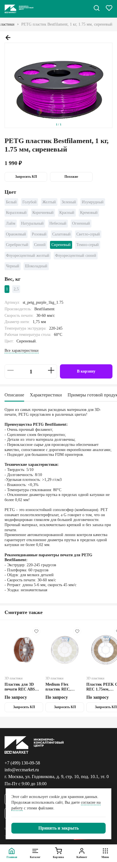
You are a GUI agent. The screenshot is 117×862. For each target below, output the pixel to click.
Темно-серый (87, 245)
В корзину (86, 371)
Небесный (57, 223)
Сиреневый (61, 245)
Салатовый (61, 234)
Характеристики (46, 394)
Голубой (29, 202)
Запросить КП (26, 177)
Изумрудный (93, 202)
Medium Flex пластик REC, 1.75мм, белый (58, 687)
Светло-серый (88, 234)
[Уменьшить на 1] (10, 370)
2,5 (16, 289)
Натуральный (32, 223)
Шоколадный (36, 266)
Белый (11, 202)
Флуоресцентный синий (75, 255)
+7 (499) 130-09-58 (22, 762)
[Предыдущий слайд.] (8, 37)
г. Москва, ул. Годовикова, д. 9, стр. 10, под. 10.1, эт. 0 (57, 776)
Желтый (49, 202)
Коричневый (43, 212)
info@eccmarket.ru (22, 769)
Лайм (10, 223)
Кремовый (89, 212)
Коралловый (16, 212)
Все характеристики (22, 350)
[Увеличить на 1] (51, 370)
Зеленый (69, 202)
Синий (40, 245)
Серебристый (17, 245)
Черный (12, 266)
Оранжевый (16, 234)
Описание (14, 394)
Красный (66, 212)
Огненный (81, 223)
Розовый (39, 234)
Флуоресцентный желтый (27, 255)
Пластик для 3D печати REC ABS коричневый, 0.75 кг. (23, 687)
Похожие (71, 177)
